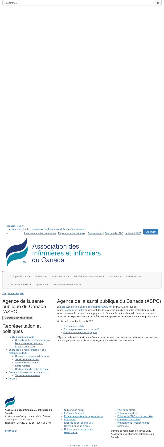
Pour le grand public (73, 326)
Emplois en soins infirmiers (57, 229)
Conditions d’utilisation (128, 419)
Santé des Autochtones (27, 359)
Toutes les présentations (27, 375)
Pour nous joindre (126, 409)
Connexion (150, 231)
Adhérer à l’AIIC (133, 233)
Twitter (80, 309)
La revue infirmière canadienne (28, 229)
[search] (158, 2)
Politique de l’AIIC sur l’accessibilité (135, 416)
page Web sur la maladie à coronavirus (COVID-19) (86, 306)
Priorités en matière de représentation (83, 416)
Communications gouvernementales (27, 372)
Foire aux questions (127, 413)
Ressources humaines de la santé (32, 356)
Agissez (13, 378)
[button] (19, 276)
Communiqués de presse (77, 425)
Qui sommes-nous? (74, 409)
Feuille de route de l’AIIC (21, 336)
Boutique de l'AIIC (114, 233)
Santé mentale (22, 365)
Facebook (69, 309)
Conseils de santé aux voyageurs (80, 332)
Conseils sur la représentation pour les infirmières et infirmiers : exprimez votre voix (33, 343)
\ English (15, 225)
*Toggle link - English (13, 293)
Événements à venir (74, 413)
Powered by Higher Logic (82, 445)
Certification (70, 419)
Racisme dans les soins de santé (32, 368)
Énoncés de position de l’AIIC (79, 422)
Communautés (78, 229)
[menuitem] (28, 229)
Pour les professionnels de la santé (81, 329)
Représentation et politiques (18, 317)
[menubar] (83, 233)
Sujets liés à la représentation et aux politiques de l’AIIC (27, 351)
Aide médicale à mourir (27, 362)
